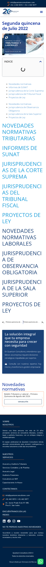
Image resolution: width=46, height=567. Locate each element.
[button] (41, 12)
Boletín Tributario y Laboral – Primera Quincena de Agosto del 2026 (20, 395)
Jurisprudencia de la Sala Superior (25, 113)
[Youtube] (18, 521)
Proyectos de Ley (17, 97)
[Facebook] (9, 521)
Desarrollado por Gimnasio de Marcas (23, 562)
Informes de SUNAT (18, 87)
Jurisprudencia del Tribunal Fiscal (25, 94)
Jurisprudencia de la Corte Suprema (26, 90)
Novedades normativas (20, 84)
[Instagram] (13, 521)
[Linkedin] (4, 521)
